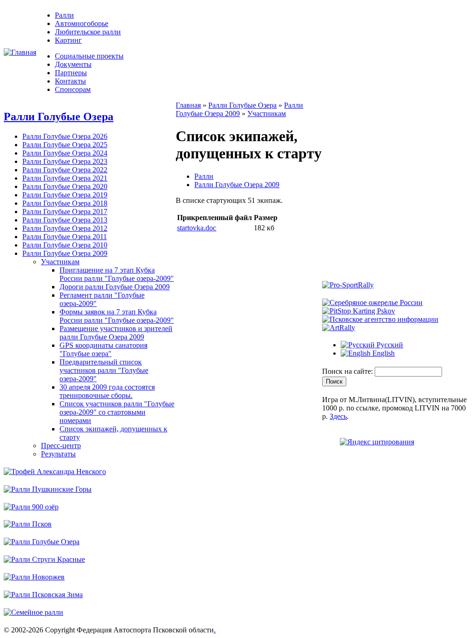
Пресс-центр (61, 445)
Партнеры (71, 73)
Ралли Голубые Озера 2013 (64, 220)
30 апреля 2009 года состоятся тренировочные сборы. (107, 391)
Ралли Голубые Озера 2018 (64, 203)
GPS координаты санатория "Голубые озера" (103, 349)
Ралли (64, 15)
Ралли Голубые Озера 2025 (64, 145)
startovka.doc (196, 228)
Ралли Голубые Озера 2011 (64, 237)
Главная (188, 105)
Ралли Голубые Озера (58, 117)
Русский (389, 345)
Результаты (58, 454)
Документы (73, 64)
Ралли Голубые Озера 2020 (64, 186)
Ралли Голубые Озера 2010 (64, 245)
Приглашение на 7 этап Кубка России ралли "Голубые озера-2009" (117, 274)
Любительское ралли (88, 32)
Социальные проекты (89, 56)
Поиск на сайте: (348, 371)
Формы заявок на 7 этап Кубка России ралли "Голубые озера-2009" (117, 316)
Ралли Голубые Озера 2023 (64, 161)
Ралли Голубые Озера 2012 (64, 228)
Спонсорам (73, 89)
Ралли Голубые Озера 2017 (64, 211)
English (382, 353)
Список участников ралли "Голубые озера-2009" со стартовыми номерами (117, 412)
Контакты (70, 81)
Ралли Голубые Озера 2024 (64, 153)
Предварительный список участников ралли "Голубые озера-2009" (104, 370)
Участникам (60, 262)
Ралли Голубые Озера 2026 (64, 136)
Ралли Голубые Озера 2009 (64, 253)
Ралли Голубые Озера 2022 (64, 170)
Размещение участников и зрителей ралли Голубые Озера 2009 (116, 333)
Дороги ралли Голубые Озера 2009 (115, 287)
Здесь (338, 416)
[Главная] (20, 52)
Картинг (68, 40)
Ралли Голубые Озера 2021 (64, 178)
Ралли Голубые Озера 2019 (64, 195)
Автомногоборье (81, 23)
